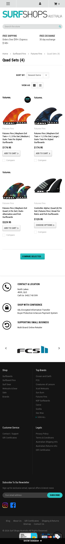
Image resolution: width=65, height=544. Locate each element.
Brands (5, 397)
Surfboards (7, 376)
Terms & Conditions (45, 438)
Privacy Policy (42, 434)
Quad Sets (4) (53, 54)
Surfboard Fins (19, 54)
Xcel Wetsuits (42, 388)
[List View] (40, 85)
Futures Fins (36, 54)
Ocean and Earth (43, 376)
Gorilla (39, 409)
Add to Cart (10, 153)
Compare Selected (31, 256)
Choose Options (44, 225)
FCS (37, 380)
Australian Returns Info (46, 446)
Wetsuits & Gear (9, 388)
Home (5, 54)
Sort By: (20, 75)
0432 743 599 (31, 295)
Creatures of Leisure (45, 384)
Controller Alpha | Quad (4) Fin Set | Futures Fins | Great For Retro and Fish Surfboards (48, 211)
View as (26, 85)
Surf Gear (6, 384)
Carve (38, 405)
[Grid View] (34, 85)
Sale (4, 392)
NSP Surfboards (43, 401)
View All (42, 417)
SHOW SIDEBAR (31, 541)
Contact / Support (10, 434)
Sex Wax (40, 413)
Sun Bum (40, 392)
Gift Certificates (9, 438)
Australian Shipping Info (47, 442)
